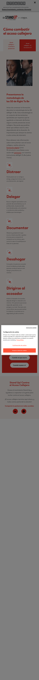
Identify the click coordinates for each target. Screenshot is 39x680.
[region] (19, 340)
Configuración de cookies (19, 345)
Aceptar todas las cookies (19, 350)
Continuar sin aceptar (31, 327)
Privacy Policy (20, 340)
